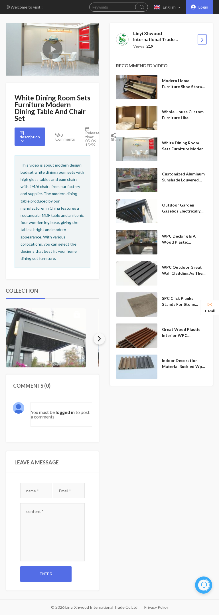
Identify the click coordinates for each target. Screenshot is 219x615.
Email (65, 490)
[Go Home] (202, 39)
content (35, 511)
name (32, 490)
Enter (46, 574)
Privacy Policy (156, 607)
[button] (168, 7)
